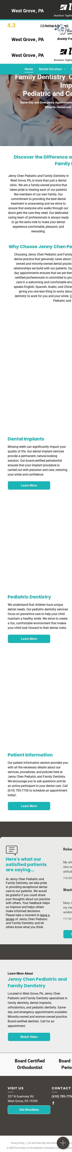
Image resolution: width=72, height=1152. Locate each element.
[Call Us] (63, 1145)
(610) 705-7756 (18, 790)
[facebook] (53, 1104)
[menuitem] (29, 69)
